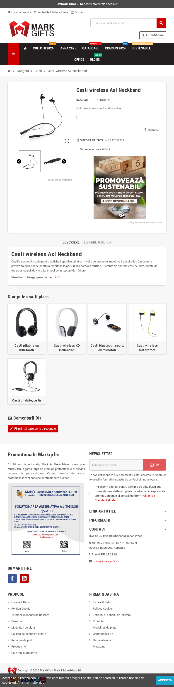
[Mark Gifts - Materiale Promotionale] (32, 28)
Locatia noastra (19, 12)
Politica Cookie (20, 608)
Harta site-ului (101, 640)
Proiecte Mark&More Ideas (51, 12)
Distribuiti (154, 130)
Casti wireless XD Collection (67, 348)
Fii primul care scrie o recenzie (33, 428)
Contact (79, 12)
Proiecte (16, 621)
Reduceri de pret (21, 640)
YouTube (24, 578)
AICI (57, 277)
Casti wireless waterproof (147, 348)
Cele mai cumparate (24, 653)
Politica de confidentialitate (28, 634)
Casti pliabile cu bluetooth (26, 348)
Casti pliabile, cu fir (26, 400)
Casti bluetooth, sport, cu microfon (107, 348)
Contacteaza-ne (102, 634)
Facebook (12, 578)
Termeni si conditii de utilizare (30, 615)
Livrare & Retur (20, 602)
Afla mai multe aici (30, 682)
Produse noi (19, 646)
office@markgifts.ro (105, 561)
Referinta (82, 100)
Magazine (98, 646)
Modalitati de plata (23, 627)
